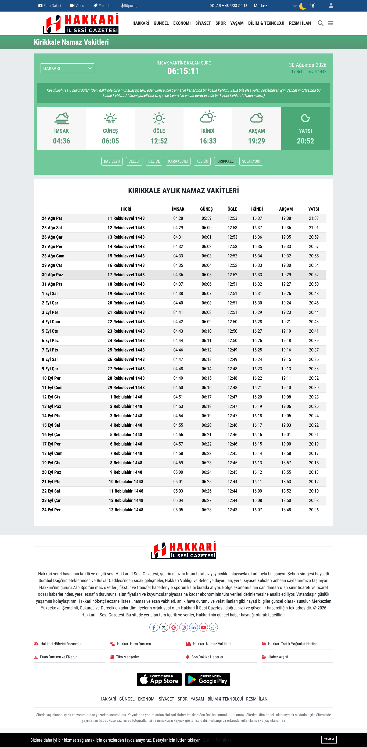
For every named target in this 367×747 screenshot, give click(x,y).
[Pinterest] (173, 627)
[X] (163, 627)
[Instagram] (183, 627)
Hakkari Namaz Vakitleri (212, 643)
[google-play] (208, 679)
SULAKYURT (251, 161)
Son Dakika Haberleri (208, 657)
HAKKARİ (140, 23)
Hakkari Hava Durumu (134, 643)
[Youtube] (203, 627)
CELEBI (134, 161)
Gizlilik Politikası (218, 740)
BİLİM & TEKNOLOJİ (266, 23)
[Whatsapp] (213, 627)
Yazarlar (105, 5)
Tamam (329, 739)
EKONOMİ (182, 23)
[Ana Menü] (330, 23)
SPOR (220, 23)
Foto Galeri (52, 5)
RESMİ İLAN (300, 23)
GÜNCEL (161, 23)
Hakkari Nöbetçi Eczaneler (61, 643)
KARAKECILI (178, 161)
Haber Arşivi (278, 657)
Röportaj (130, 5)
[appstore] (159, 679)
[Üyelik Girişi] (329, 6)
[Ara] (321, 23)
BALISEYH (112, 161)
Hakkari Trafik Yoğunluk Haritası (293, 643)
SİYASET (203, 23)
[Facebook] (153, 627)
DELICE (154, 161)
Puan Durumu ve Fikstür (58, 657)
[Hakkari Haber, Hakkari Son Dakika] (81, 23)
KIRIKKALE (225, 161)
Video (79, 5)
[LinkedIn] (193, 627)
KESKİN (202, 161)
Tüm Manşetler (127, 657)
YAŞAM (237, 23)
